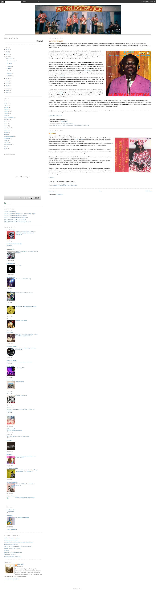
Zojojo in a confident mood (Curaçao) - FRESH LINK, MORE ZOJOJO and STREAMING (25, 233)
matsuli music (11, 249)
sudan (6, 148)
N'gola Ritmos (10, 511)
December (10, 58)
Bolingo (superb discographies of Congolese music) (17, 546)
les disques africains (12, 468)
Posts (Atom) (59, 194)
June (8, 68)
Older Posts (149, 191)
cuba (5, 115)
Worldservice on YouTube (11, 540)
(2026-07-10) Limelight (10, 211)
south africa (7, 130)
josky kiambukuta (68, 125)
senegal (6, 109)
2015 (7, 56)
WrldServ (20, 564)
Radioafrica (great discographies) (13, 552)
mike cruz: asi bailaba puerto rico (24, 292)
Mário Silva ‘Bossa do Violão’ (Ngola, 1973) (18, 436)
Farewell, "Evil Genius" (21, 320)
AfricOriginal (10, 366)
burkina (6, 113)
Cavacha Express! (12, 360)
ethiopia (6, 142)
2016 (7, 54)
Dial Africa (9, 454)
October (9, 66)
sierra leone (7, 138)
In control (52, 133)
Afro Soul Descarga (12, 346)
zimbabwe (6, 119)
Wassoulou (10, 515)
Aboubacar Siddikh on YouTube (12, 556)
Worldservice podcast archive (12, 538)
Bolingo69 (9, 440)
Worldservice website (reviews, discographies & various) (18, 542)
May (8, 70)
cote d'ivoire (7, 128)
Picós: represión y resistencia (14, 430)
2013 (7, 81)
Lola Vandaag (10, 230)
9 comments (69, 184)
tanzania (6, 111)
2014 (7, 78)
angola (6, 132)
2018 (7, 51)
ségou (75, 185)
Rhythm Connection (12, 496)
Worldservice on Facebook (11, 544)
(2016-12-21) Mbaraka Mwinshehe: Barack (15, 215)
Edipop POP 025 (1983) (55, 115)
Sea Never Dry (11, 509)
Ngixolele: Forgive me (21, 395)
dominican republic (9, 136)
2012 (7, 83)
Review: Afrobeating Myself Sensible (24, 497)
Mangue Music (11, 277)
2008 (7, 92)
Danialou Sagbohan (12, 482)
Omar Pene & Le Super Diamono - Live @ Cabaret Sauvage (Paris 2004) (26, 335)
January (9, 75)
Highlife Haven (11, 380)
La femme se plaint (56, 41)
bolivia (6, 140)
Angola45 (9, 434)
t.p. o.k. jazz (85, 125)
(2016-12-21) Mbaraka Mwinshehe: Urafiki (15, 219)
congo (55, 125)
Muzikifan (6, 550)
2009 (7, 90)
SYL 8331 (51, 177)
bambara (55, 185)
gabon (6, 134)
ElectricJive (10, 393)
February (9, 73)
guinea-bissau (8, 144)
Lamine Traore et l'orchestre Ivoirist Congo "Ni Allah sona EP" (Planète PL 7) (26, 470)
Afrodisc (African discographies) (12, 548)
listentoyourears (11, 415)
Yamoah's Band (19, 381)
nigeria (6, 105)
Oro (8, 305)
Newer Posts (52, 191)
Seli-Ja (62, 75)
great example (88, 70)
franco (60, 125)
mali (68, 185)
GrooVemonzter (11, 263)
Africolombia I (10, 407)
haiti (5, 146)
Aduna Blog (10, 332)
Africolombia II (11, 428)
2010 (7, 88)
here (77, 139)
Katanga (61, 92)
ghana (6, 123)
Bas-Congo (64, 121)
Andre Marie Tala (19, 367)
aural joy (9, 291)
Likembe (9, 318)
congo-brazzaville (8, 117)
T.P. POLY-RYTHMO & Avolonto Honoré (25, 306)
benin (5, 121)
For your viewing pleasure (22, 517)
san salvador (78, 125)
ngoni (71, 185)
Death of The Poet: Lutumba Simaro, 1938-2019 (19, 362)
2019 (7, 49)
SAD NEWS (18, 265)
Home (100, 191)
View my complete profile (11, 579)
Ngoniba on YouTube (10, 554)
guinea (6, 107)
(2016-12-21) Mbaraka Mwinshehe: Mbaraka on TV (17, 221)
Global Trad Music (12, 529)
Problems (9, 245)
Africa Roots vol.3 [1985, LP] (23, 279)
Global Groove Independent (14, 243)
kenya (5, 125)
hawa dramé (62, 185)
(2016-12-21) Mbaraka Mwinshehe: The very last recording (19, 213)
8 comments (69, 123)
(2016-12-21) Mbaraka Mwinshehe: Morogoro (16, 217)
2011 (7, 85)
